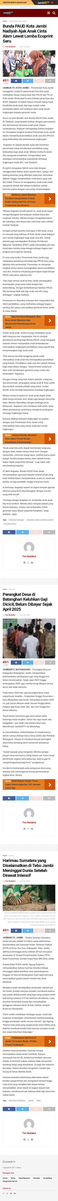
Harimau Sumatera (17, 1101)
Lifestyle (36, 1178)
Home (5, 21)
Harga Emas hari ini (10, 1181)
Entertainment (24, 1178)
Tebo (39, 1101)
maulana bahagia (16, 520)
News (13, 1178)
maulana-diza (10, 524)
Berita (11, 856)
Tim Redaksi (10, 47)
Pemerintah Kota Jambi (18, 21)
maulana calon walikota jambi (40, 520)
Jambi (30, 1101)
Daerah (12, 589)
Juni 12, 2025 (25, 47)
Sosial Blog (47, 1178)
